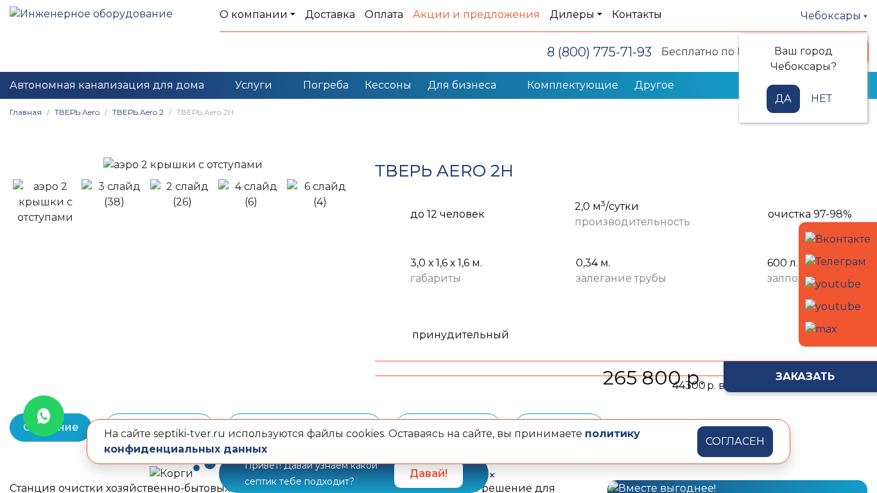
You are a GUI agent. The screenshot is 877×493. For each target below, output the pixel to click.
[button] (26, 165)
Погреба (326, 85)
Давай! (428, 473)
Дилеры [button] (572, 14)
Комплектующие (572, 85)
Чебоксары (832, 16)
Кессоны (388, 85)
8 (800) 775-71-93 (599, 52)
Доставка (330, 14)
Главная (26, 112)
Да (783, 98)
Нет (821, 98)
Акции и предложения (476, 14)
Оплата (384, 14)
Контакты (637, 14)
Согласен (735, 441)
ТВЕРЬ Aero (77, 112)
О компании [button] (254, 14)
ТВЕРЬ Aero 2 (138, 112)
